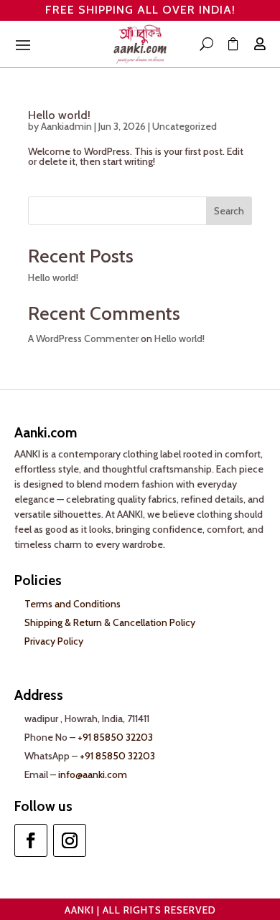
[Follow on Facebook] (30, 840)
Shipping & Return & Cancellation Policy (109, 622)
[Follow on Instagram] (69, 840)
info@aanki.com (92, 774)
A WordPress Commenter (83, 338)
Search (229, 210)
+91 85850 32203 (115, 737)
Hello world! (59, 115)
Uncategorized (184, 126)
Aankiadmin (66, 126)
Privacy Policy (53, 641)
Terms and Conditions (72, 603)
